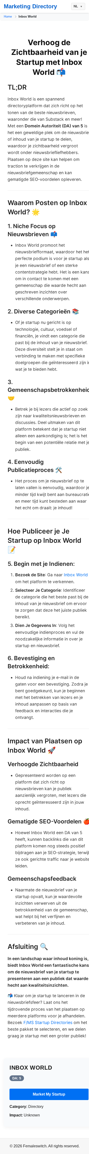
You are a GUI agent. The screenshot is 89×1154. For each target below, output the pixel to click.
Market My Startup (49, 1094)
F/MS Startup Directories (47, 1022)
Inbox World (76, 574)
